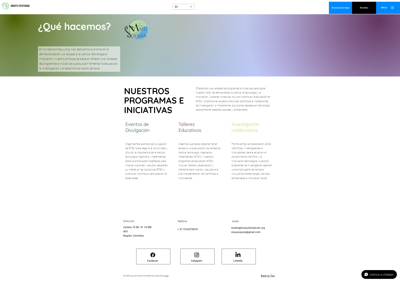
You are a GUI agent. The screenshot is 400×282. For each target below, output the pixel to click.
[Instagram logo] (197, 255)
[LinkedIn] (238, 255)
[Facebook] (153, 255)
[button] (384, 8)
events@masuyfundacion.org (248, 227)
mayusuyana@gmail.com (245, 232)
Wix (167, 275)
